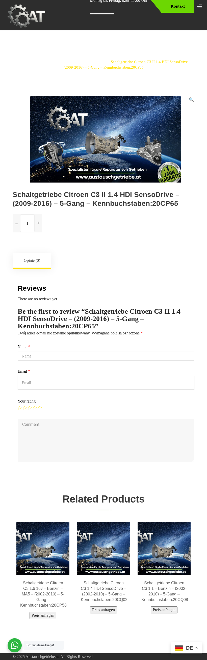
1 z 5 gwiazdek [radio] (20, 408)
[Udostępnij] (112, 13)
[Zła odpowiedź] (100, 13)
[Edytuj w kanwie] (108, 13)
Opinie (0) (32, 260)
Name (24, 347)
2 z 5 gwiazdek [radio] (25, 408)
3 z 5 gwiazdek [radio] (30, 408)
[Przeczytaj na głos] (104, 13)
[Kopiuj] (92, 13)
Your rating (27, 401)
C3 (100, 61)
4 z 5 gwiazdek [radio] (35, 408)
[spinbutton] (27, 223)
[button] (191, 100)
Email (24, 371)
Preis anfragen (43, 610)
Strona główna (27, 61)
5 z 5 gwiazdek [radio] (40, 408)
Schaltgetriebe (58, 61)
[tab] (32, 260)
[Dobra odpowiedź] (96, 13)
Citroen (84, 61)
